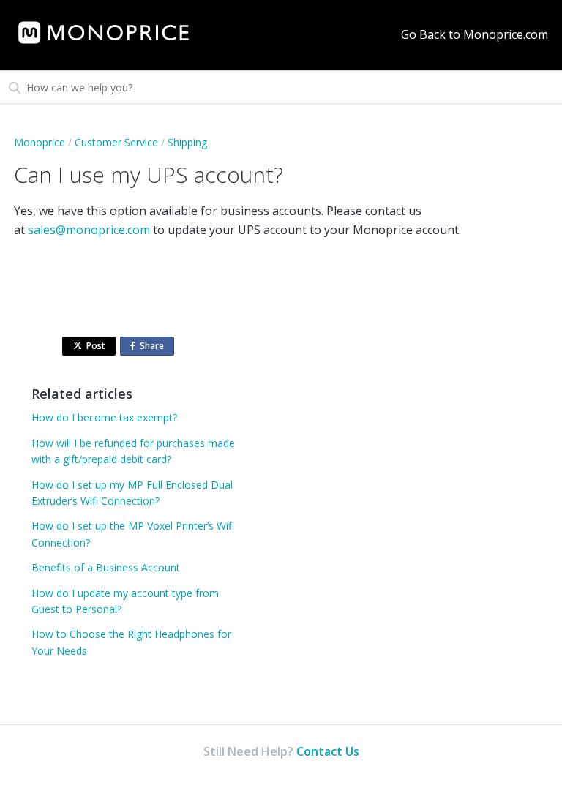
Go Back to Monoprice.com (474, 34)
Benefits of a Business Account (105, 567)
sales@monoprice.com (89, 230)
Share (155, 347)
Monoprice (39, 142)
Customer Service (116, 142)
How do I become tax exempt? (104, 417)
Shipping (187, 142)
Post (95, 345)
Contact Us (327, 751)
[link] (103, 32)
